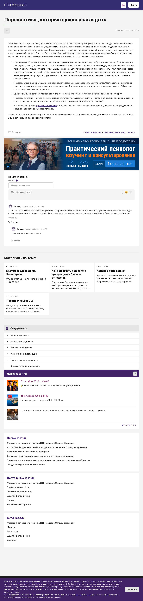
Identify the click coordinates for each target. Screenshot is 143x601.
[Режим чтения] (7, 31)
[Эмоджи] (126, 192)
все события (128, 425)
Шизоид (11, 500)
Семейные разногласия (114, 132)
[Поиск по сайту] (123, 5)
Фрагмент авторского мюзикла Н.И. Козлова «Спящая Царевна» (40, 443)
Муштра (11, 527)
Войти (133, 5)
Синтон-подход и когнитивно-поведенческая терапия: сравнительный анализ (48, 460)
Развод (131, 132)
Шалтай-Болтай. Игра (18, 496)
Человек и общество (21, 347)
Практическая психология (24, 360)
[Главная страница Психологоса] (16, 5)
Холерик (11, 540)
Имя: (12, 180)
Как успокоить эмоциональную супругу (28, 451)
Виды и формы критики (19, 504)
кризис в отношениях (46, 105)
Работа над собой (19, 335)
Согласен (132, 589)
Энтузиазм (12, 531)
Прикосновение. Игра (18, 487)
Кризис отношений (92, 132)
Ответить (12, 218)
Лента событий (17, 373)
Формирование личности (20, 491)
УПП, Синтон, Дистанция (23, 353)
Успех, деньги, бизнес (22, 341)
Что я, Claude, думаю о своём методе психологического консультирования (47, 447)
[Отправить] (130, 192)
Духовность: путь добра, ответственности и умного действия (40, 456)
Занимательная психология (25, 366)
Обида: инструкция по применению (26, 464)
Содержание (18, 328)
